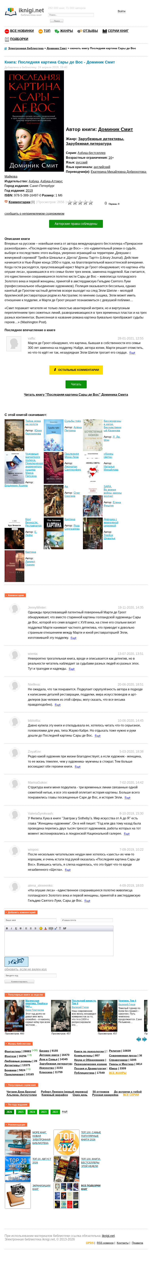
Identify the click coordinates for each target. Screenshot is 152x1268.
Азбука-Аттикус (51, 181)
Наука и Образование (89, 1059)
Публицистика (84, 1072)
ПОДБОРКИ (19, 39)
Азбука (34, 181)
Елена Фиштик (112, 504)
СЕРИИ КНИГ (118, 31)
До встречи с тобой (128, 1091)
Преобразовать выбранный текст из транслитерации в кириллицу (60, 928)
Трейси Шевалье (109, 536)
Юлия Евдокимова (33, 432)
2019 (29, 190)
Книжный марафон (55, 1094)
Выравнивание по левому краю (26, 928)
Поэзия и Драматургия (90, 1068)
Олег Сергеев (72, 494)
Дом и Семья (48, 1059)
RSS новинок (105, 1242)
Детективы (12, 1065)
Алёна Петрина (73, 429)
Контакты (123, 1242)
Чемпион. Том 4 (127, 1000)
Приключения (14, 1074)
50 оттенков (101, 1091)
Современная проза (123, 1055)
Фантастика (13, 1051)
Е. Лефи (31, 533)
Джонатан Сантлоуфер (73, 468)
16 (110, 157)
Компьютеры (83, 1055)
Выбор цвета (45, 928)
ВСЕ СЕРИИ (131, 1094)
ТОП (47, 31)
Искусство (46, 1067)
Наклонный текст (11, 928)
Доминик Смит (115, 129)
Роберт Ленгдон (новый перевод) (64, 1091)
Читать (76, 384)
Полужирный (7, 928)
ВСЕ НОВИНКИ (22, 31)
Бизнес (44, 1050)
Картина (70, 519)
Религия (115, 1050)
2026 (9, 1111)
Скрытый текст (51, 928)
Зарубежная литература (88, 143)
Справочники (118, 1059)
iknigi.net (108, 1235)
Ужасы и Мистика (121, 1064)
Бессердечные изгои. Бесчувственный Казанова (112, 425)
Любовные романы (18, 1060)
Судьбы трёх (73, 420)
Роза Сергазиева (72, 527)
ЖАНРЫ (66, 31)
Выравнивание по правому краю (35, 928)
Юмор (113, 1068)
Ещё (132, 352)
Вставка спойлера (64, 928)
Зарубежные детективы (100, 139)
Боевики (11, 1070)
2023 (44, 1111)
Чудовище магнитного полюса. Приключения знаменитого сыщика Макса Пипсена (34, 464)
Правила (137, 1242)
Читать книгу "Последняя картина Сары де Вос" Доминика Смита (76, 394)
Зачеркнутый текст (20, 928)
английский (102, 167)
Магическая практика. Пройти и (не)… (36, 1003)
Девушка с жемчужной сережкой (111, 522)
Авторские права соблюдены (76, 223)
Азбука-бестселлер (91, 153)
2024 (32, 1111)
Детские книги (49, 1054)
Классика (45, 1072)
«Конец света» (108, 455)
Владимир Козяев (16, 485)
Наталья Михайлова (111, 468)
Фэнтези (10, 1056)
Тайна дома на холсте (33, 422)
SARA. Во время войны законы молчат (113, 491)
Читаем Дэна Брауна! (21, 1091)
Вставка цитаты (55, 928)
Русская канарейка (105, 1094)
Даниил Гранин (30, 563)
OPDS (90, 1242)
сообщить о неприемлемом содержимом (34, 213)
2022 (55, 1111)
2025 (21, 1111)
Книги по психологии (89, 1051)
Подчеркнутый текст (16, 928)
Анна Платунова (34, 1010)
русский (81, 162)
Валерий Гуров (80, 1007)
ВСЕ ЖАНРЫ (117, 1072)
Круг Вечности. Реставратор (33, 522)
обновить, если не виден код (26, 969)
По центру (30, 928)
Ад (66, 486)
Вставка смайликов (41, 928)
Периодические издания (91, 1064)
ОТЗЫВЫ (90, 31)
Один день (80, 1094)
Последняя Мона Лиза (72, 455)
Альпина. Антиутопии (22, 1094)
